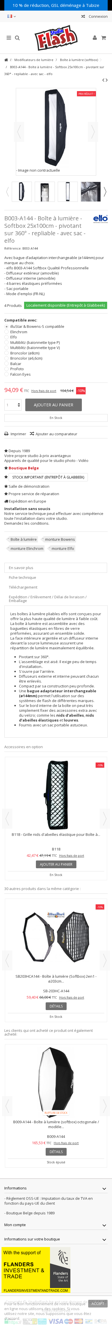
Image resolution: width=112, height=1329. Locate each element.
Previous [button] (7, 192)
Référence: (13, 248)
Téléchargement (23, 587)
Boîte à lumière (24, 539)
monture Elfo (63, 548)
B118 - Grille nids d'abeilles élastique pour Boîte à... (56, 834)
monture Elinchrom (27, 548)
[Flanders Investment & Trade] (35, 1269)
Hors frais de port (43, 391)
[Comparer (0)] (83, 17)
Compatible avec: (21, 320)
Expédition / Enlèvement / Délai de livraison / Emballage (48, 598)
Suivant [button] (93, 132)
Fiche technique (22, 577)
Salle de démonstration (29, 486)
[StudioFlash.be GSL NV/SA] (56, 38)
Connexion (98, 16)
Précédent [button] (19, 132)
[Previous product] (103, 80)
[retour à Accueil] (6, 60)
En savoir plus (21, 567)
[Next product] (107, 80)
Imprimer (18, 433)
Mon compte (15, 1224)
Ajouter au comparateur (56, 433)
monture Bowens (60, 539)
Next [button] (105, 192)
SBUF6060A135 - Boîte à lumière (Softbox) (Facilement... (56, 976)
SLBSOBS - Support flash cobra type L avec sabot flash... (56, 1124)
